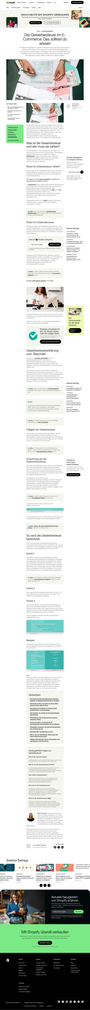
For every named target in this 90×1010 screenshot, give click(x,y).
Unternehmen (30, 156)
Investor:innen (22, 965)
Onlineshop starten (15, 7)
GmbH (45, 200)
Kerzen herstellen (45, 179)
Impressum (49, 1006)
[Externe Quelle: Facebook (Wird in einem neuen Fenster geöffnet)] (59, 1002)
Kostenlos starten (77, 2)
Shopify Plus (74, 968)
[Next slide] (48, 885)
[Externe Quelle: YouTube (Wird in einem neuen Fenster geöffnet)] (67, 1002)
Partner (21, 968)
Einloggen (66, 2)
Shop (72, 963)
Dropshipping (26, 7)
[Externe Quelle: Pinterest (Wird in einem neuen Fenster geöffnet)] (82, 1002)
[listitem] (45, 873)
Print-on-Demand (43, 422)
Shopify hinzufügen (73, 474)
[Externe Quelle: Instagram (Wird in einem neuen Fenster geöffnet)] (71, 1002)
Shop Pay (73, 965)
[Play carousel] (45, 885)
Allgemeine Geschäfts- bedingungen (34, 1002)
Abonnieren (78, 911)
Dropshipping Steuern (38, 498)
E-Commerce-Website (24, 991)
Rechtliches (22, 973)
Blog (7, 7)
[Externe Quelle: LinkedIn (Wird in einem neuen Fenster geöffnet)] (78, 1002)
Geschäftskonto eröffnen (44, 451)
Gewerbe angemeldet (41, 358)
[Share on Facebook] (55, 847)
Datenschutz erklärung (30, 1006)
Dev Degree (56, 968)
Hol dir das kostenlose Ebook (50, 341)
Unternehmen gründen (39, 281)
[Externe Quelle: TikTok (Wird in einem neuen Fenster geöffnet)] (75, 1002)
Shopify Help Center (41, 965)
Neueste (34, 7)
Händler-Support (40, 963)
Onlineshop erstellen (24, 986)
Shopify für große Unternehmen (75, 971)
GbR (53, 190)
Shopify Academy (40, 972)
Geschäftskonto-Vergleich (42, 579)
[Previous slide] (41, 885)
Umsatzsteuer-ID (53, 388)
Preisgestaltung (41, 2)
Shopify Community (41, 974)
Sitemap (41, 1006)
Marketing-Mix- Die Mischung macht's (41, 731)
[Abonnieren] (81, 172)
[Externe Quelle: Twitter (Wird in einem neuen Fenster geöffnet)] (63, 1002)
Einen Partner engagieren (39, 968)
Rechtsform (32, 184)
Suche (80, 7)
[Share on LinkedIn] (62, 847)
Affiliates (21, 970)
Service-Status (23, 975)
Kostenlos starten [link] (55, 244)
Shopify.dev (56, 963)
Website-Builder (23, 989)
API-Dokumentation (58, 965)
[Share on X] (58, 847)
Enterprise (49, 2)
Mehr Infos (21, 963)
